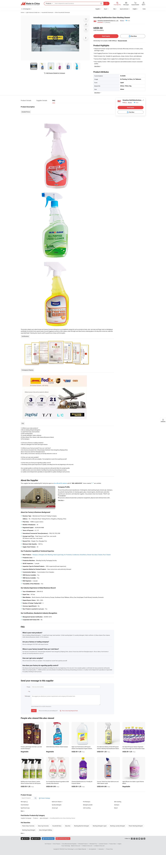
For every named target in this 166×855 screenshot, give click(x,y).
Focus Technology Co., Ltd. (71, 849)
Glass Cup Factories (43, 826)
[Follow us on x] (134, 838)
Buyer (105, 9)
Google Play (36, 838)
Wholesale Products (83, 843)
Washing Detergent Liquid (99, 826)
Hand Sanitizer (25, 805)
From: (28, 687)
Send (34, 710)
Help (114, 9)
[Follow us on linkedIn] (144, 838)
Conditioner (75, 554)
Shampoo (35, 554)
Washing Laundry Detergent (117, 826)
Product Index (112, 843)
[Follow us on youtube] (139, 838)
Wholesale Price (93, 843)
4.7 (125, 102)
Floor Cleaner (107, 554)
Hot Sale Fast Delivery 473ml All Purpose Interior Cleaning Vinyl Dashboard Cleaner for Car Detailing (108, 748)
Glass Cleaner (98, 554)
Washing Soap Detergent (28, 830)
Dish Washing (49, 554)
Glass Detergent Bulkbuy (45, 830)
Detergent (41, 554)
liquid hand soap (25, 808)
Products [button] (48, 3)
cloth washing (87, 808)
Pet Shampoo (86, 801)
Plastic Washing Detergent (136, 826)
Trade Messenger (48, 838)
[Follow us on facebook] (132, 838)
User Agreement (92, 849)
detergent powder (88, 805)
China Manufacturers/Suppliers (69, 843)
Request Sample (122, 40)
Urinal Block (83, 554)
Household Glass (56, 826)
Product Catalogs (45, 798)
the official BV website (60, 483)
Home (22, 12)
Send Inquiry (106, 36)
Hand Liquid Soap (58, 554)
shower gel (55, 808)
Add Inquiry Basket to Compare (55, 73)
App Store (25, 838)
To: (29, 691)
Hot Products (48, 843)
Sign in (143, 4)
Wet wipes (23, 801)
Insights (119, 843)
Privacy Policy (109, 849)
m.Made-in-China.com (87, 845)
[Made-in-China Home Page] (30, 3)
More (22, 833)
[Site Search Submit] (106, 3)
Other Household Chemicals (62, 12)
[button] (101, 3)
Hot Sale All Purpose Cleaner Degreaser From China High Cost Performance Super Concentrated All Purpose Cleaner (133, 748)
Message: (27, 696)
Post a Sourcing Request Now (69, 710)
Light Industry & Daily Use (33, 12)
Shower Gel (90, 554)
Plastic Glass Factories (28, 826)
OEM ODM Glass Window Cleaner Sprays (57, 747)
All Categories (26, 9)
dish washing (117, 801)
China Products (56, 843)
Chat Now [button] (134, 36)
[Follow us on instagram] (137, 838)
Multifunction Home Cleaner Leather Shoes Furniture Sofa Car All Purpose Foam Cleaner (30, 783)
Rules (144, 9)
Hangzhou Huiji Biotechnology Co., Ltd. (108, 20)
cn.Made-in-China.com (99, 845)
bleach (116, 808)
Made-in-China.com (75, 845)
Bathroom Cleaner (57, 801)
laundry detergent (56, 805)
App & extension (124, 9)
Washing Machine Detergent (81, 826)
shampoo (116, 805)
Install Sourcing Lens (63, 838)
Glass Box (67, 826)
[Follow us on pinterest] (142, 838)
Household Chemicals (47, 12)
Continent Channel (103, 843)
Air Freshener (68, 554)
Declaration (101, 849)
